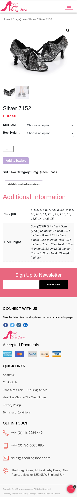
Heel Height (11, 132)
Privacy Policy (12, 405)
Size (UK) (9, 124)
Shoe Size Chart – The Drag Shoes (25, 390)
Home (6, 19)
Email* (21, 284)
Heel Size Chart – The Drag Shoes (24, 397)
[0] (71, 488)
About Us (9, 375)
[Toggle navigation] (69, 6)
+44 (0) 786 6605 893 (27, 445)
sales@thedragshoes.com (30, 458)
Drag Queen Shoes (24, 19)
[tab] (24, 184)
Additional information (24, 184)
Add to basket (16, 160)
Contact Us (10, 382)
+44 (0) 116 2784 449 (27, 432)
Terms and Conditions (17, 412)
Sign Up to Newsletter (38, 275)
